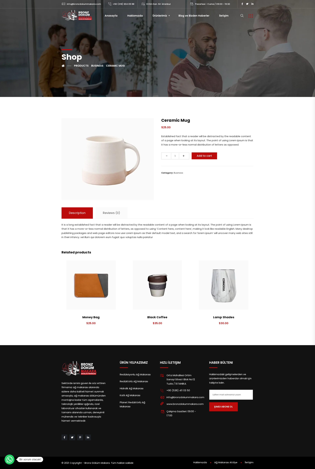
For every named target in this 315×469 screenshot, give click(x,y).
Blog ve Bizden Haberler (193, 15)
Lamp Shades (223, 317)
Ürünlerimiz (160, 15)
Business (178, 172)
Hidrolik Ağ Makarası (131, 388)
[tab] (77, 213)
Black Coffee (157, 317)
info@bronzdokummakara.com (84, 4)
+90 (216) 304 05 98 (123, 4)
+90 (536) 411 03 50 (178, 390)
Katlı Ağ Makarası (130, 395)
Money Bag (91, 317)
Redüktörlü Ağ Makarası (134, 381)
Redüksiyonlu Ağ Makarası (135, 374)
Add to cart (204, 156)
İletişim (224, 15)
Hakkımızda (135, 15)
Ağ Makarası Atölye (225, 462)
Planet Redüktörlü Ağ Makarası (132, 404)
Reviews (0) (111, 213)
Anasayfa (111, 15)
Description (77, 213)
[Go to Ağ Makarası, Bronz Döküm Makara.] (66, 65)
